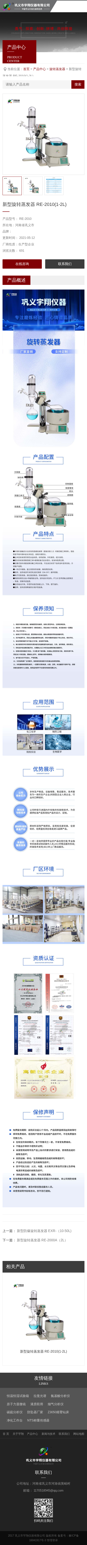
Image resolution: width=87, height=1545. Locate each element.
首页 (26, 69)
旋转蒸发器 (57, 69)
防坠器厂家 (35, 1412)
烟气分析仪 (56, 1404)
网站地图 (78, 1433)
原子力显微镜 (16, 1404)
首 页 (6, 1433)
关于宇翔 (18, 1433)
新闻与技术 (48, 1433)
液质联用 (36, 1404)
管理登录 (52, 1540)
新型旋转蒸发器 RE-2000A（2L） (42, 1240)
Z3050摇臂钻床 (58, 1412)
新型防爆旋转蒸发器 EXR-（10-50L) (44, 1231)
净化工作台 (15, 1420)
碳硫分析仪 (15, 1412)
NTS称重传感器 (38, 1420)
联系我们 (65, 264)
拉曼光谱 (40, 1396)
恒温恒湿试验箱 (18, 1396)
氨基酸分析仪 (60, 1396)
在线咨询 (22, 264)
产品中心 (39, 69)
